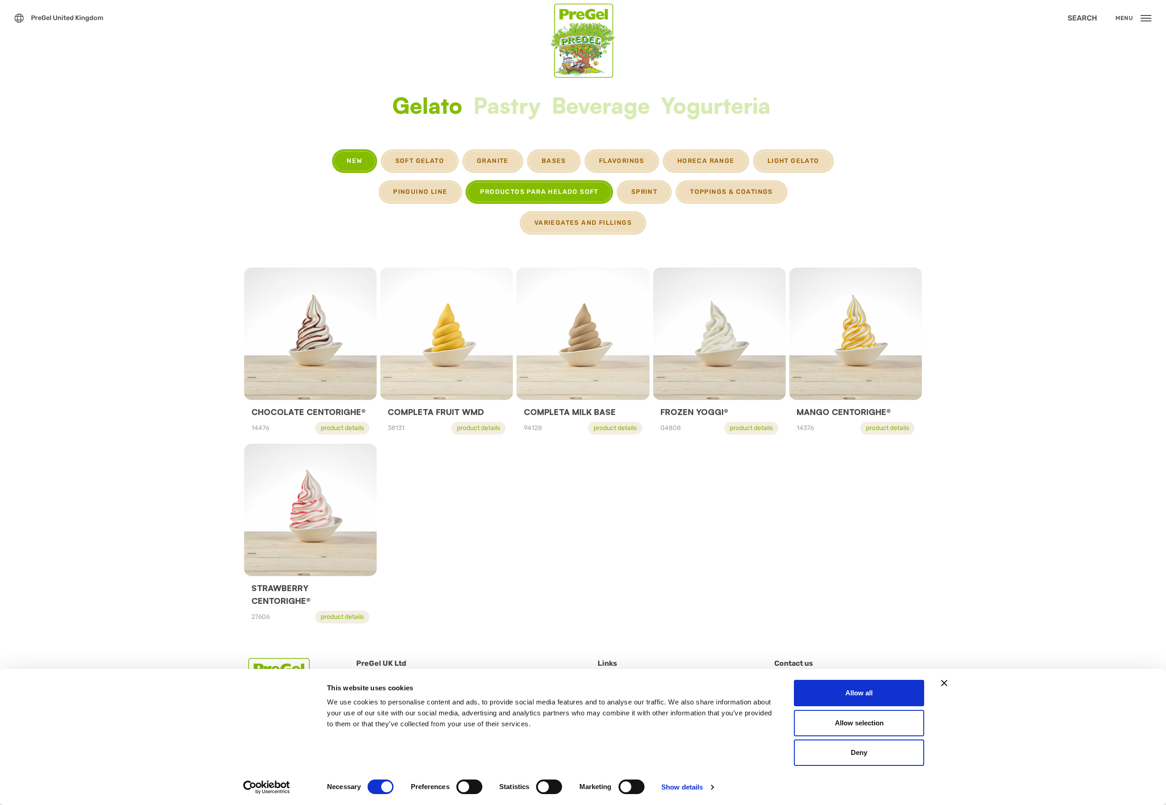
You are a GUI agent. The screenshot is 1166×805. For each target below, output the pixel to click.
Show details (682, 787)
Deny (859, 752)
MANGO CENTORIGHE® (844, 412)
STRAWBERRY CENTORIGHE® (281, 594)
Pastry (507, 107)
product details (342, 428)
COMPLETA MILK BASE (570, 412)
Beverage (601, 107)
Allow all (859, 693)
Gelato (427, 107)
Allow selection (859, 723)
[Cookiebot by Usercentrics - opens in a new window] (267, 787)
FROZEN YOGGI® (694, 412)
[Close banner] (944, 683)
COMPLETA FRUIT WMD (436, 412)
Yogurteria (716, 107)
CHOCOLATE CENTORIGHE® (308, 412)
